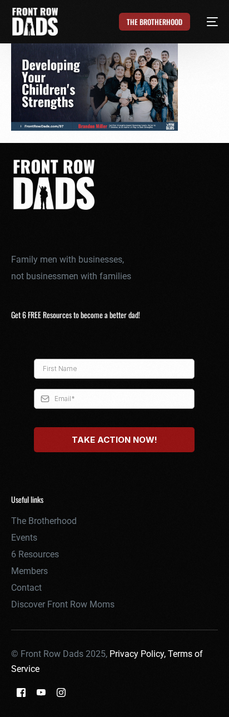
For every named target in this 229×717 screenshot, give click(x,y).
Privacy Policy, (138, 654)
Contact (26, 587)
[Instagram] (61, 692)
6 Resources (35, 554)
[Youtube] (41, 692)
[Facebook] (21, 692)
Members (29, 571)
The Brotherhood (44, 521)
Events (24, 537)
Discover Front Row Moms (62, 604)
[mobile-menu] (206, 22)
